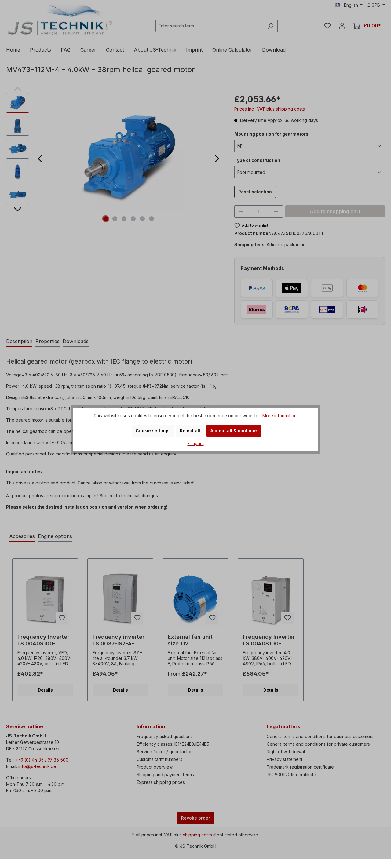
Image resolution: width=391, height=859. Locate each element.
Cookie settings (153, 430)
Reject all (190, 430)
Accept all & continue (233, 430)
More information (279, 415)
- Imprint (196, 443)
